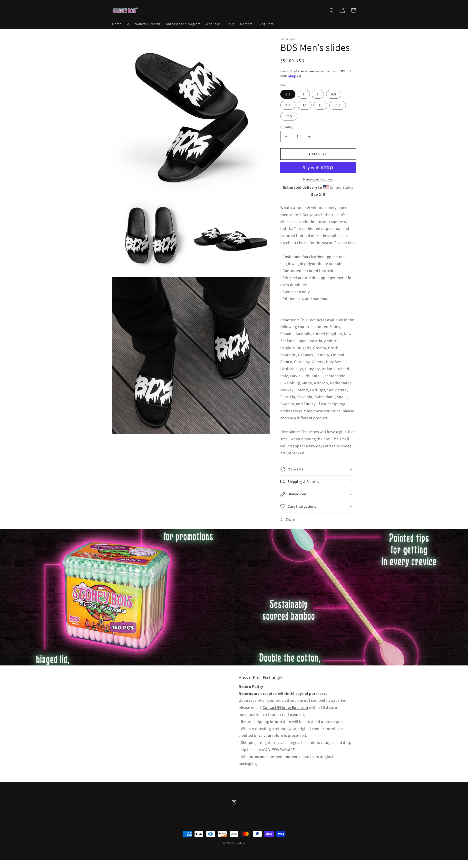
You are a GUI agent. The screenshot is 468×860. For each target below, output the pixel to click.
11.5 (337, 105)
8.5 (333, 94)
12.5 (288, 116)
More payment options (318, 179)
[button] (332, 10)
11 (320, 105)
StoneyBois (238, 843)
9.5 (287, 105)
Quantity (286, 127)
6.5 (287, 94)
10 (304, 105)
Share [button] (290, 519)
